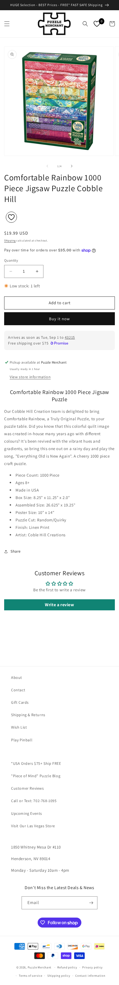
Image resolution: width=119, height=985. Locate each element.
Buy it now (59, 318)
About (16, 677)
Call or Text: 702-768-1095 (34, 800)
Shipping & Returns (28, 714)
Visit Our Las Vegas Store (33, 825)
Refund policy (67, 967)
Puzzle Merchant (40, 967)
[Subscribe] (91, 902)
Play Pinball (21, 739)
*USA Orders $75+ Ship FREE (36, 763)
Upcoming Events (26, 813)
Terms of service (30, 976)
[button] (7, 24)
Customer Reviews (27, 788)
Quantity (11, 260)
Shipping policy (58, 976)
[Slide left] (47, 166)
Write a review (59, 605)
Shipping (10, 240)
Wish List (19, 727)
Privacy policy (92, 967)
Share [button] (16, 551)
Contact (18, 689)
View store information (30, 376)
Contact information (90, 976)
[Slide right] (72, 166)
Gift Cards (20, 702)
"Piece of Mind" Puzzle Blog (35, 775)
